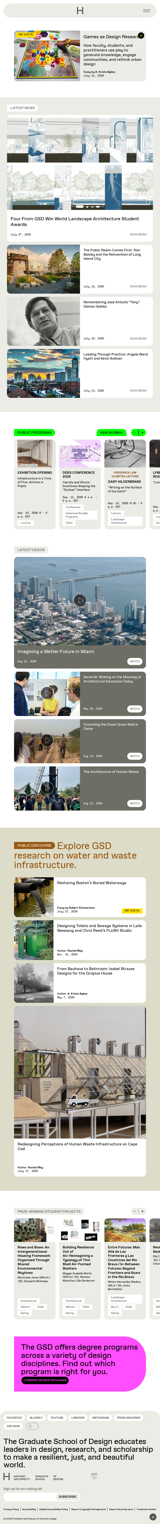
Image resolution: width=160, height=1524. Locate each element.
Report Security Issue (121, 1509)
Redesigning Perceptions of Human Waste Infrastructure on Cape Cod (77, 1147)
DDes (69, 523)
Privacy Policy (11, 1509)
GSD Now (13, 1426)
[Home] (33, 1476)
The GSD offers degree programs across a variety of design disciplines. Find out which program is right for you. (79, 1362)
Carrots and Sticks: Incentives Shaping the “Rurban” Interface (79, 481)
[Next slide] (142, 432)
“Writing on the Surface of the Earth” (125, 486)
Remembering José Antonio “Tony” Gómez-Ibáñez (112, 304)
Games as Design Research (113, 37)
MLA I (115, 1307)
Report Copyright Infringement (88, 1509)
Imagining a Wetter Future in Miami (56, 652)
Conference (73, 507)
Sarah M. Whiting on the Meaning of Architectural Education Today (112, 679)
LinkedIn (77, 1418)
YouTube (57, 1418)
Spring (25, 1313)
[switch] (32, 1426)
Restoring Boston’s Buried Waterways (92, 883)
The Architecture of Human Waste (111, 772)
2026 (40, 1307)
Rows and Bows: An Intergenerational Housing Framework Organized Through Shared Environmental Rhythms (34, 1260)
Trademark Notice (146, 1509)
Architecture (28, 1301)
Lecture (26, 523)
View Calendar (111, 433)
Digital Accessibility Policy (53, 1509)
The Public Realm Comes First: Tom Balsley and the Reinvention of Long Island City (112, 254)
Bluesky (36, 1418)
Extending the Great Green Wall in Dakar (111, 726)
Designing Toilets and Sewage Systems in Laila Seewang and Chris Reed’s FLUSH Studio (99, 928)
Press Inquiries (128, 1418)
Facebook (14, 1418)
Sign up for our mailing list (23, 1489)
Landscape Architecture (119, 521)
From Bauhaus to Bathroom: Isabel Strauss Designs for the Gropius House (96, 971)
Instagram (100, 1418)
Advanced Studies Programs (77, 515)
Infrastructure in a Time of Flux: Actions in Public (35, 479)
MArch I (25, 1307)
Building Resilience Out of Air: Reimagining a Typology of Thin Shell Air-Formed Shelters (78, 1258)
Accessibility (29, 1509)
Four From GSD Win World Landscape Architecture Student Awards (75, 222)
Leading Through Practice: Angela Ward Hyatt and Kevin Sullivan (116, 356)
